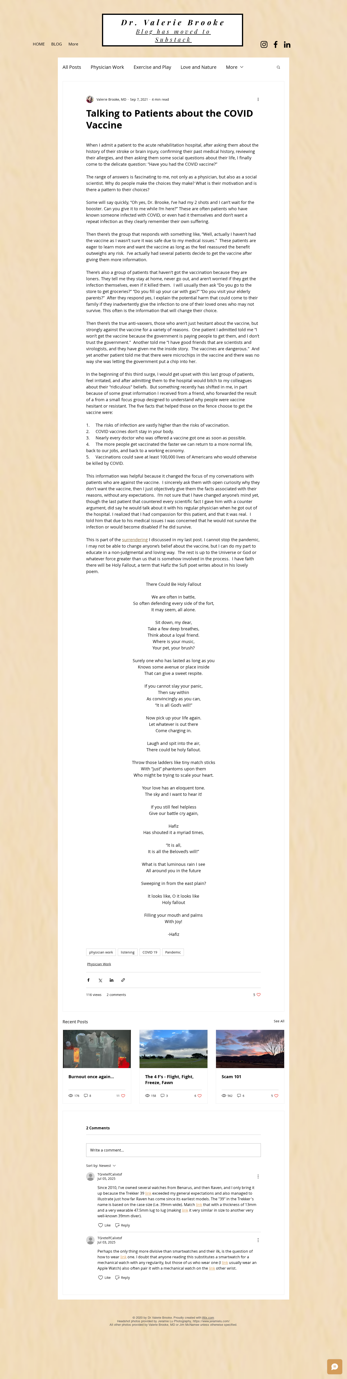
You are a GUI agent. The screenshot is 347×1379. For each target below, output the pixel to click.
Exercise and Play (152, 67)
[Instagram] (264, 44)
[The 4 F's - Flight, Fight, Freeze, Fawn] (174, 1049)
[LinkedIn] (287, 44)
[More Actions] (258, 1176)
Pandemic (173, 952)
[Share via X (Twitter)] (100, 980)
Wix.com (208, 1317)
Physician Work (107, 67)
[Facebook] (275, 44)
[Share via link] (123, 980)
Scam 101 (231, 1077)
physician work (101, 952)
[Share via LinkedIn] (111, 980)
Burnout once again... (91, 1077)
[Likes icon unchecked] (100, 1225)
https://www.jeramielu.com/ (211, 1321)
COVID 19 (150, 952)
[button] (278, 67)
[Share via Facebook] (88, 980)
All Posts (72, 67)
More (231, 67)
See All (279, 1021)
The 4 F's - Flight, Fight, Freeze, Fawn (169, 1080)
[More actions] (258, 99)
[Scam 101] (250, 1049)
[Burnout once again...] (97, 1049)
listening (128, 952)
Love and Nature (198, 67)
